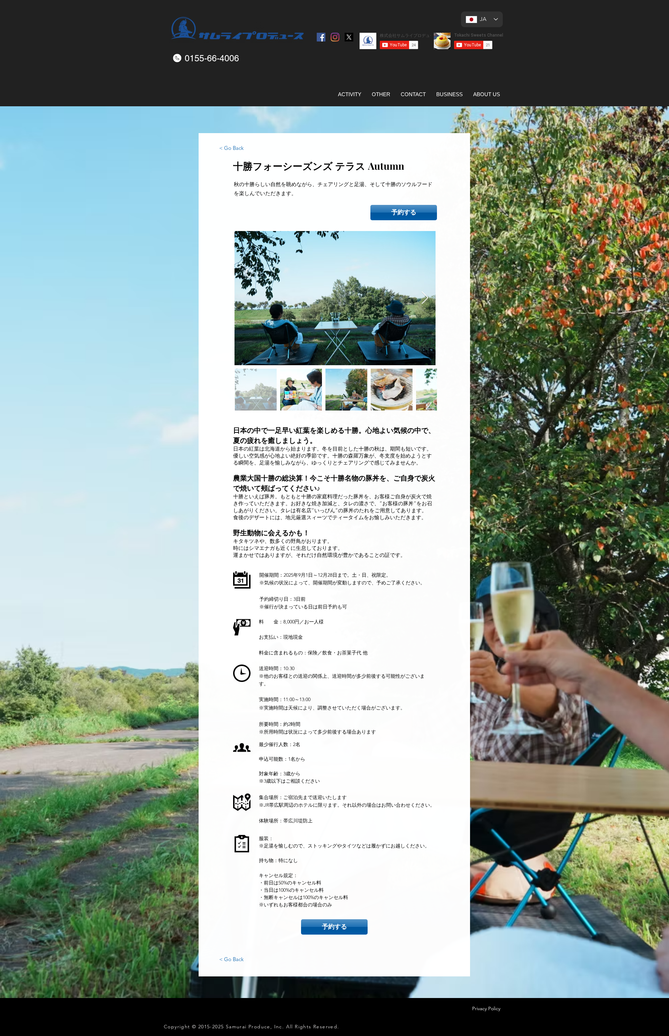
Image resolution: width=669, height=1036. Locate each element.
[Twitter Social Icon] (349, 37)
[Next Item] (425, 298)
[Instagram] (335, 37)
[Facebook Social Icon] (321, 37)
